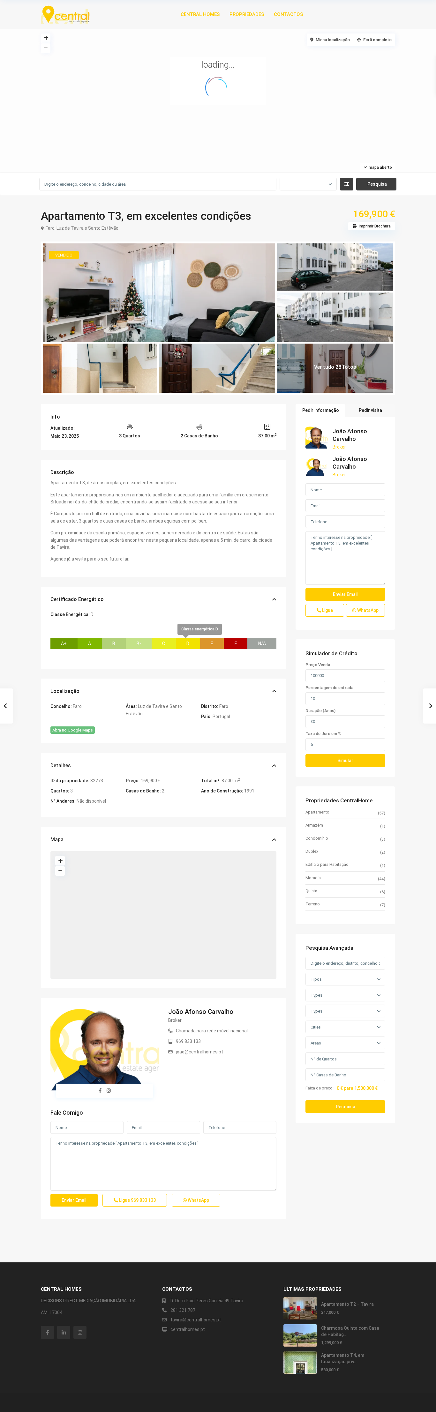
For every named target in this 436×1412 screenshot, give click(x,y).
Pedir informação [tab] (320, 410)
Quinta (311, 890)
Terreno (312, 904)
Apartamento (317, 812)
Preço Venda (317, 665)
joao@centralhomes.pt (199, 1051)
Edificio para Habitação (327, 864)
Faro (50, 228)
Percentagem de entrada (329, 688)
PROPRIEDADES (246, 14)
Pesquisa (345, 1106)
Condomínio (316, 838)
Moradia (313, 877)
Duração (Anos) (320, 711)
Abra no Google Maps (72, 730)
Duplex (311, 851)
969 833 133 (188, 1041)
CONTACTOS (288, 14)
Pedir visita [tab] (370, 410)
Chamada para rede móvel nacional (212, 1030)
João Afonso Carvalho (200, 1011)
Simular (345, 760)
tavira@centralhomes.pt (195, 1319)
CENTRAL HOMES (200, 14)
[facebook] (47, 1332)
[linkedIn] (63, 1332)
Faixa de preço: (319, 1088)
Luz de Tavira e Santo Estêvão (87, 228)
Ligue (137, 1200)
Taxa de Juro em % (323, 734)
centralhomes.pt (187, 1329)
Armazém (314, 825)
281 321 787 (182, 1310)
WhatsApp (198, 1200)
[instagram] (79, 1332)
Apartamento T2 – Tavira (347, 1304)
